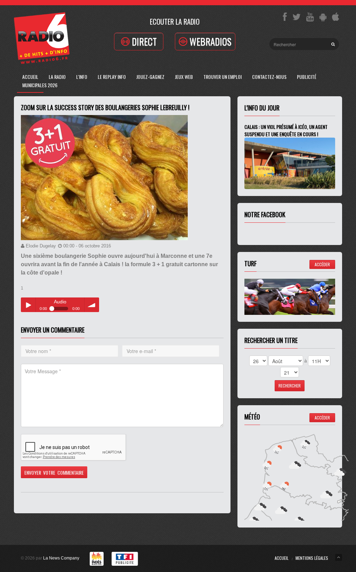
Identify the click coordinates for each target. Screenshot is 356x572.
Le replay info (112, 76)
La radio (57, 76)
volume (91, 304)
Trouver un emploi (222, 76)
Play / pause (28, 304)
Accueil (30, 76)
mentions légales (312, 558)
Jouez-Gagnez (150, 76)
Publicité (306, 76)
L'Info (81, 76)
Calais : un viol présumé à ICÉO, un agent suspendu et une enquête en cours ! (285, 130)
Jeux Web (184, 76)
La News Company (61, 558)
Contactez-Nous (269, 76)
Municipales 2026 (39, 85)
